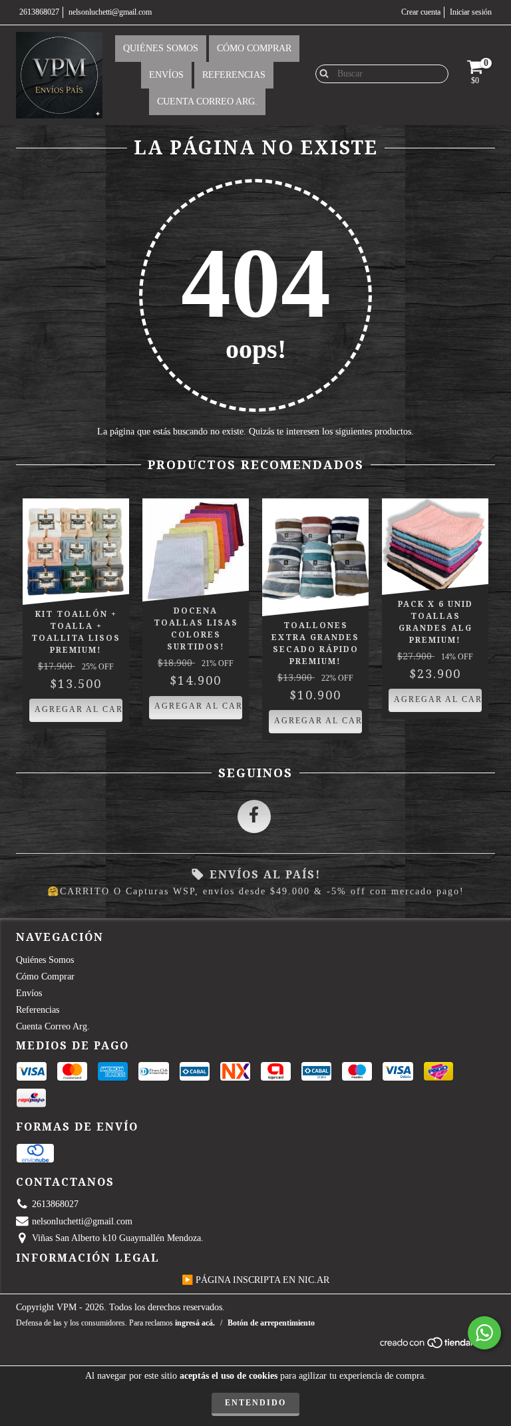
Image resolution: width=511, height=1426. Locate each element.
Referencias (233, 75)
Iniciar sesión (471, 12)
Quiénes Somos (160, 48)
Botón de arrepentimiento (271, 1323)
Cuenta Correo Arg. (207, 101)
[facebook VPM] (254, 816)
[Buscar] (321, 73)
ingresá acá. (195, 1323)
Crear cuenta (420, 12)
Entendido (255, 1402)
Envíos (166, 75)
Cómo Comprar (254, 48)
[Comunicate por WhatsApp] (484, 1332)
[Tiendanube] (437, 1346)
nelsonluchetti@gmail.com (110, 12)
